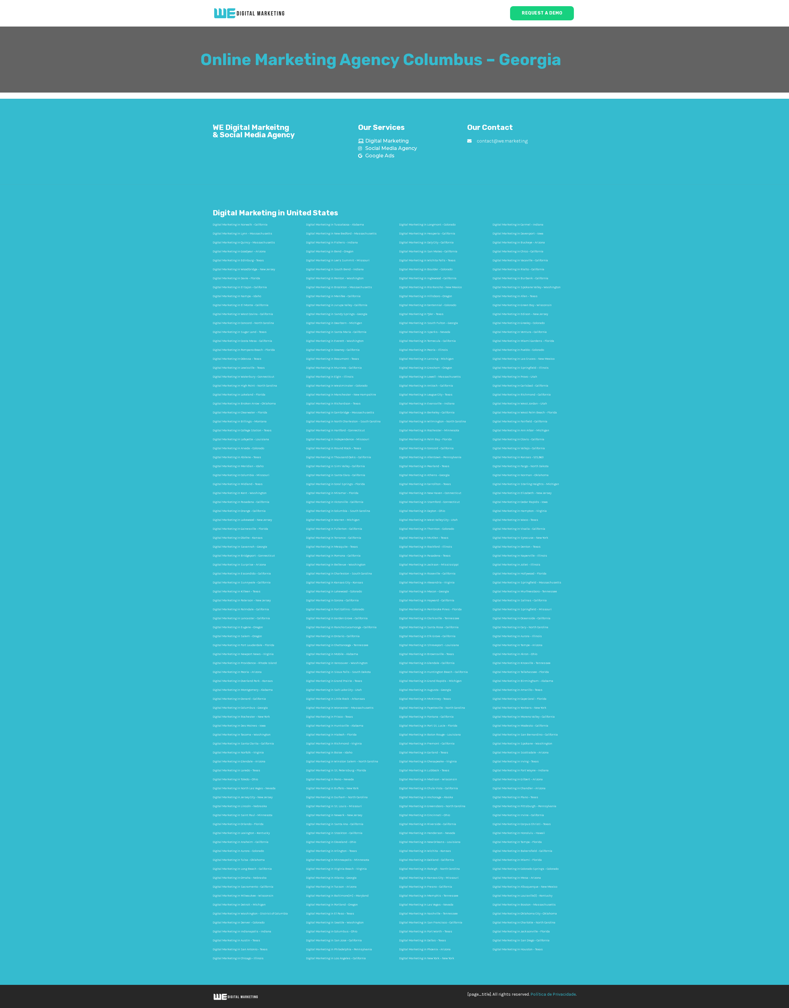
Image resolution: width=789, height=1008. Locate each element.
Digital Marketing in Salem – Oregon (237, 636)
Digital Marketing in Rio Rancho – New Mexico (430, 287)
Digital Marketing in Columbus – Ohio (331, 931)
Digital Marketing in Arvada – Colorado (238, 448)
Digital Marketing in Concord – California (426, 448)
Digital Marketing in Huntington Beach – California (433, 672)
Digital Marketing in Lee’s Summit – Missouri (338, 260)
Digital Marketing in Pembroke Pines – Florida (430, 609)
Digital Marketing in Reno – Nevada (330, 779)
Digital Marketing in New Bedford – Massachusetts (341, 233)
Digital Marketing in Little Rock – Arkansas (335, 699)
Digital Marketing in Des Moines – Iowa (239, 726)
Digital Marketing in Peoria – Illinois (423, 350)
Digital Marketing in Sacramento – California (243, 887)
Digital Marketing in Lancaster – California (241, 618)
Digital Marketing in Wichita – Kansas (425, 851)
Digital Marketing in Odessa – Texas (237, 359)
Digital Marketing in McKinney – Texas (425, 699)
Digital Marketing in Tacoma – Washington (242, 734)
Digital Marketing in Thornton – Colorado (426, 529)
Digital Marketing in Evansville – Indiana (427, 403)
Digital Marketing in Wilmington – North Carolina (432, 421)
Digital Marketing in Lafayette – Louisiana (241, 439)
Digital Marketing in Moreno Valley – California (524, 717)
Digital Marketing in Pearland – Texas (424, 466)
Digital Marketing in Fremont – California (427, 743)
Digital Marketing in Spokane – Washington (522, 743)
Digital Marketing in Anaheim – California (240, 842)
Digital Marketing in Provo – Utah (515, 377)
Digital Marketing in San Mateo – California (428, 251)
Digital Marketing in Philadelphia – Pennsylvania (339, 949)
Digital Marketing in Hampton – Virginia (520, 511)
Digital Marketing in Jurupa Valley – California (336, 305)
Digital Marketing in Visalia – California (519, 529)
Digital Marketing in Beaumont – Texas (332, 359)
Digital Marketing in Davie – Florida (236, 278)
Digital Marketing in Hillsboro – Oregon (425, 296)
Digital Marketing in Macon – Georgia (424, 591)
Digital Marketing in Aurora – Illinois (517, 636)
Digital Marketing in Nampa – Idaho (237, 296)
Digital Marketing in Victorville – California (334, 502)
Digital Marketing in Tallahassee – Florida (521, 672)
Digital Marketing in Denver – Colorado (238, 922)
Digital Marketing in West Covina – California (243, 314)
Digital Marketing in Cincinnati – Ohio (424, 815)
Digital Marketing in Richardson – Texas (333, 403)
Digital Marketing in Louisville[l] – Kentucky (522, 896)
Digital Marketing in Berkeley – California (427, 412)
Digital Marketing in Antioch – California (426, 386)
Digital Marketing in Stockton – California (334, 833)
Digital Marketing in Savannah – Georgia (240, 547)
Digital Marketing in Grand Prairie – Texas (334, 681)
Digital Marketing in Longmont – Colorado (427, 224)
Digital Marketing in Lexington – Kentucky (241, 833)
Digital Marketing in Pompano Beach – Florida (244, 350)
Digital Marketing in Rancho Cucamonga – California (341, 627)
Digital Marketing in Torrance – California (333, 538)
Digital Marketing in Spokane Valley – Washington (527, 287)
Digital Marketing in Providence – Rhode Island (245, 663)
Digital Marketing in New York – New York (426, 958)
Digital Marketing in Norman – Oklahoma (521, 475)
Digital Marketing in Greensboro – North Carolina (432, 806)
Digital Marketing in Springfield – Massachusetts (527, 582)
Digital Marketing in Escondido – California (242, 573)
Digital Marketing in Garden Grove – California (337, 618)
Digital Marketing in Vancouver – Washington (337, 663)
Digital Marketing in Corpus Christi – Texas (522, 824)
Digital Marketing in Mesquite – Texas (332, 547)
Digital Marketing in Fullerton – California (334, 529)
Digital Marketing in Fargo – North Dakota (521, 466)
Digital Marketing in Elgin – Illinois (330, 377)
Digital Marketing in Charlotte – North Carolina (524, 922)
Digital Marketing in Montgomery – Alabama (243, 690)
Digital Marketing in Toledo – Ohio (235, 779)
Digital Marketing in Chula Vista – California (428, 788)
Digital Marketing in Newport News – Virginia (243, 654)
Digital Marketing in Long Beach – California (242, 869)
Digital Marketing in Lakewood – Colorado (334, 591)
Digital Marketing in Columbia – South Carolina (338, 511)
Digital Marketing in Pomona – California (333, 556)
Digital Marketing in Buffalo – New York (332, 788)
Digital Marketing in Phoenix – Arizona (425, 949)
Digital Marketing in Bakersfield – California (522, 851)
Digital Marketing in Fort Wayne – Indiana (521, 770)
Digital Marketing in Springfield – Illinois (521, 368)
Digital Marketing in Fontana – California (426, 717)
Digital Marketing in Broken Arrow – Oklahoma (244, 403)
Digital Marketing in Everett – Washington (335, 341)
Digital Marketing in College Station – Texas (242, 430)
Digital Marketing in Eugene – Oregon (238, 627)
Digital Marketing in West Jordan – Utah (520, 403)
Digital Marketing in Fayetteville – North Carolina (432, 708)
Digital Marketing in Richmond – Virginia (334, 743)
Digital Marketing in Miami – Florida (517, 860)
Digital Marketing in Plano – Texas (515, 797)
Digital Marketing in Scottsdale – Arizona (521, 752)
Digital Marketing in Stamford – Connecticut (429, 502)
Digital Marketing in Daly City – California (426, 242)
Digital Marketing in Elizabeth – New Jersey (522, 493)
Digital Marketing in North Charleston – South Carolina (343, 421)
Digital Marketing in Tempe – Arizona (517, 645)
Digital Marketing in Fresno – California (425, 887)
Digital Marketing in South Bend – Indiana (335, 269)
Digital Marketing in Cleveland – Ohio (331, 842)
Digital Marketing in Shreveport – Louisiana (429, 645)
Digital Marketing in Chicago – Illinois (238, 958)
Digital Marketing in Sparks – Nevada (424, 332)
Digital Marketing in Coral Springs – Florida (335, 484)
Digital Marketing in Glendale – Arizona (239, 761)
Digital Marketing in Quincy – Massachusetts (244, 242)
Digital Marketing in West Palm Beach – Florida (525, 412)
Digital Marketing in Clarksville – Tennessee (429, 618)
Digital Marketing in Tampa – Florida (517, 842)
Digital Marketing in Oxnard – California (239, 699)
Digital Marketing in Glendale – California (427, 663)
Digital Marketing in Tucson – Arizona (331, 887)
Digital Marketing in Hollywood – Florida (519, 573)
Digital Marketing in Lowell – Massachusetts (430, 377)
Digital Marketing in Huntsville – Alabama (334, 726)
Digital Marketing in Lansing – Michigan (426, 359)
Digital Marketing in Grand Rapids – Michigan (430, 681)
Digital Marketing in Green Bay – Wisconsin (522, 305)
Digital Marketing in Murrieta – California (334, 368)
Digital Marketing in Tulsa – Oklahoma (239, 860)
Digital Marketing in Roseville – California (427, 573)
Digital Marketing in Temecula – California (427, 341)
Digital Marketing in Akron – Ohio (515, 654)
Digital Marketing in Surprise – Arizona (239, 564)
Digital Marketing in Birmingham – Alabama (523, 681)
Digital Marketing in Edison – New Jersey (520, 314)
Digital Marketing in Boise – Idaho (329, 752)
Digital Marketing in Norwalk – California (240, 224)
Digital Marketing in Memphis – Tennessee (428, 896)
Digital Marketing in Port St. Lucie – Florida (428, 726)
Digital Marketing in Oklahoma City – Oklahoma (525, 913)
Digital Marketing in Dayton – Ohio (422, 511)
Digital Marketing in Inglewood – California (427, 278)
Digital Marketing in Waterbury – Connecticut (243, 377)
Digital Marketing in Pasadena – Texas (425, 556)
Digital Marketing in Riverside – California (427, 824)
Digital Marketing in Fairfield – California (520, 421)
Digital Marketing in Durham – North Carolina (337, 797)
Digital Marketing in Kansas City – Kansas (334, 582)
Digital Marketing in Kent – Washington (240, 493)
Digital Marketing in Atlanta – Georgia (331, 878)
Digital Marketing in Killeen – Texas (236, 591)
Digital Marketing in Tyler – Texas (421, 314)
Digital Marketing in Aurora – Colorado (238, 851)
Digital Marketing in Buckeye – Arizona (519, 242)
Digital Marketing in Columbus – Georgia (240, 708)
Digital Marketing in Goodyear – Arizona (239, 251)
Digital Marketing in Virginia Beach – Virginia (336, 869)
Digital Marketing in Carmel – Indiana (518, 224)
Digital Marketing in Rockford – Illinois (425, 547)
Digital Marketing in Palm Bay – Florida (425, 439)
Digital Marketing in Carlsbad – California (520, 386)
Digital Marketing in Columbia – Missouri (241, 475)
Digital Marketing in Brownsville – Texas (426, 654)
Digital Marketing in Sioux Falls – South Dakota (338, 672)
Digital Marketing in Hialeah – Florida (331, 734)
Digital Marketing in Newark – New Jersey (334, 815)
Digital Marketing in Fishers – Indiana (332, 242)
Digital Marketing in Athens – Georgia (424, 475)
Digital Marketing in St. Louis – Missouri (334, 806)
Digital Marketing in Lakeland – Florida (239, 394)
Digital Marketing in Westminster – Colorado (336, 386)
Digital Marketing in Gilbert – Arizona (518, 779)
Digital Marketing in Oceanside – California (521, 618)
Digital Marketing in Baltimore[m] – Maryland (337, 896)
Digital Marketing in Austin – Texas (236, 940)
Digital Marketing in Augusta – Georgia (425, 690)
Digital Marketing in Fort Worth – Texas (425, 931)
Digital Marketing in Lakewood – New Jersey (242, 520)
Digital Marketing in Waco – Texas (515, 520)
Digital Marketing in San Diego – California (521, 940)
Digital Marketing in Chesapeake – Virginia (428, 761)
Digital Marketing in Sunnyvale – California (242, 582)
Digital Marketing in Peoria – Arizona (237, 672)
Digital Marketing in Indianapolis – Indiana (242, 931)
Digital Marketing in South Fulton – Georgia (428, 323)
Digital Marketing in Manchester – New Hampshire (341, 394)
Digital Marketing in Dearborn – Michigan (334, 323)
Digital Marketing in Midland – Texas (238, 484)
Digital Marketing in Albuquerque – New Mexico (525, 887)
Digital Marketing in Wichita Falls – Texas (427, 260)
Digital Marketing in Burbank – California (520, 278)
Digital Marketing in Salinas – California (520, 600)
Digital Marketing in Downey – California (333, 350)
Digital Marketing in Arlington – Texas (331, 851)
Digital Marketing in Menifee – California (333, 296)
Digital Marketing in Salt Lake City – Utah (334, 690)
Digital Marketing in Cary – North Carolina (520, 627)
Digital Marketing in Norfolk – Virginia (238, 752)
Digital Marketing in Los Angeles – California (336, 958)
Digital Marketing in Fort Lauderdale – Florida (243, 645)
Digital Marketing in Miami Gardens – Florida (523, 341)
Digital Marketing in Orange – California (239, 511)
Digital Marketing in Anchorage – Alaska (426, 797)
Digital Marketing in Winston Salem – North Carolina (342, 761)
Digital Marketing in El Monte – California (240, 305)
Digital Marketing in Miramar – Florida (332, 493)
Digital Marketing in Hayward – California (426, 600)
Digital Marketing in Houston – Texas (518, 949)
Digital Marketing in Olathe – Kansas (238, 538)
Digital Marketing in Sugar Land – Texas (240, 332)
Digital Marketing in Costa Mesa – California (242, 341)
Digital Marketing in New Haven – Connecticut (430, 493)
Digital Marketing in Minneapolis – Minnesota (337, 860)
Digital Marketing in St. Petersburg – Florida (336, 770)
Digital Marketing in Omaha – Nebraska (240, 878)
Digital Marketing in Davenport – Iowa (518, 233)
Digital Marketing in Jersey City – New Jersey (242, 797)
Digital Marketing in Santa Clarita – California (243, 743)
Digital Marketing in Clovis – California (518, 439)
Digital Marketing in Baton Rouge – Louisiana (430, 734)
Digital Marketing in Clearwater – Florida (240, 412)
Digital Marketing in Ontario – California (333, 636)
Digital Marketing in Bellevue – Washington (336, 564)
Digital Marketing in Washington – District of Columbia (250, 913)
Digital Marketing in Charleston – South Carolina (339, 573)
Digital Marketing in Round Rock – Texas (333, 448)
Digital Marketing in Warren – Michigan (333, 520)
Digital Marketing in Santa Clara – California (335, 475)
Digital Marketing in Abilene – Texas (237, 457)
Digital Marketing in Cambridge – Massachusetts (340, 412)
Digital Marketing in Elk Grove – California (427, 636)
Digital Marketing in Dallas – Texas (422, 940)
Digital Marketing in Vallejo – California (519, 448)
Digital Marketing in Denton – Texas (517, 547)
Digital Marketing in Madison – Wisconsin (428, 779)
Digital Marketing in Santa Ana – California (334, 824)
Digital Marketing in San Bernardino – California (525, 734)
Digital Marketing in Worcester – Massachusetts (340, 708)
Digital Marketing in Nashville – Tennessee (428, 913)
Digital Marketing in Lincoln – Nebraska (240, 806)
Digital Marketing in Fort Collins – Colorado (335, 609)
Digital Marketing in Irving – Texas (516, 761)
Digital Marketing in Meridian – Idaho (238, 466)
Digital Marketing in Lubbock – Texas (424, 770)
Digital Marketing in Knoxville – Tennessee (521, 663)
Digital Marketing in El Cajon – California (240, 287)
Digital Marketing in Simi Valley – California (335, 466)
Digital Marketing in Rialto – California (518, 269)
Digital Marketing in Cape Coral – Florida (519, 699)
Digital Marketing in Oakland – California (426, 860)
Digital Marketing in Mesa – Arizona (517, 878)
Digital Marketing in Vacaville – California (520, 260)
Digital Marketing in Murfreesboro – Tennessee (525, 591)
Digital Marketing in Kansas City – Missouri (429, 878)
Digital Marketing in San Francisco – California (430, 922)
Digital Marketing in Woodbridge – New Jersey (244, 269)
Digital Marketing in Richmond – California (522, 394)
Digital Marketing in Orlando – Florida (238, 824)
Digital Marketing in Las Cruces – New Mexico (523, 359)
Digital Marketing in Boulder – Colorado (425, 269)
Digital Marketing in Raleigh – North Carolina (429, 869)
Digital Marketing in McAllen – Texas (423, 538)
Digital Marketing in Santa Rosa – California (429, 627)
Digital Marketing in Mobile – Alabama (332, 654)
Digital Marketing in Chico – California (518, 251)
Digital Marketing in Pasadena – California (241, 502)
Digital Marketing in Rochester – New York (241, 717)
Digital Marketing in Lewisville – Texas (239, 368)
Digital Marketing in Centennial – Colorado (427, 305)
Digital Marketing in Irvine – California (518, 815)
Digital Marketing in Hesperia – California (427, 233)
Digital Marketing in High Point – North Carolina (245, 386)
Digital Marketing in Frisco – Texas (329, 717)
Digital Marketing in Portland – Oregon (332, 904)
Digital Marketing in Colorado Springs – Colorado (525, 869)
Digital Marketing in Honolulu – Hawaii (519, 833)
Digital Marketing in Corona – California (332, 600)
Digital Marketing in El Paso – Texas (330, 913)
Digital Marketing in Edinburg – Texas (238, 260)
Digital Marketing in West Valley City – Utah (428, 520)
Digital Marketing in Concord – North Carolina (243, 323)
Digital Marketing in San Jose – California (334, 940)
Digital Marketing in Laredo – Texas (236, 770)
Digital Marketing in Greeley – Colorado (519, 323)
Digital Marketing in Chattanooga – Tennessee (337, 645)
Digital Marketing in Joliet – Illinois (516, 564)
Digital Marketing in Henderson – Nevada (427, 833)
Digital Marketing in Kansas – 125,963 (518, 457)
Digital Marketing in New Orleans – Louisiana (429, 842)
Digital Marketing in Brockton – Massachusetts (339, 287)
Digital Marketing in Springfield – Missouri (522, 609)
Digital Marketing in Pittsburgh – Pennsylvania (524, 806)
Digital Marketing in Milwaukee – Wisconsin (243, 896)
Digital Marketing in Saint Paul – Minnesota (242, 815)
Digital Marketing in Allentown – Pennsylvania (430, 457)
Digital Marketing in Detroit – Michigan (239, 904)
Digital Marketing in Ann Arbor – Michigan (521, 430)
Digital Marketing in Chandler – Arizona (519, 788)
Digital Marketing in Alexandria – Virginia (427, 582)
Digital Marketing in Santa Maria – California (336, 332)
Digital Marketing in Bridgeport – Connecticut (244, 556)
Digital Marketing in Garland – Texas (423, 752)
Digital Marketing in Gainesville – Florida (240, 529)
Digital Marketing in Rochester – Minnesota (429, 430)
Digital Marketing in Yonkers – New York (519, 708)
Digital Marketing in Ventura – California (520, 332)
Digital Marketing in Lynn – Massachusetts (242, 233)
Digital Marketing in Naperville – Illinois (520, 556)
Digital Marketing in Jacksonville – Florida (521, 931)
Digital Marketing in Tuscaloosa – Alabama (335, 224)
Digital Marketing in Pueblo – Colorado (518, 350)
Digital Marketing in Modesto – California (520, 726)
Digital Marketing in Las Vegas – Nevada (426, 904)
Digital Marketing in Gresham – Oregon (425, 368)
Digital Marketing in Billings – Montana (240, 421)
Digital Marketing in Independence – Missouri (337, 439)
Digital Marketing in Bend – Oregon (330, 251)
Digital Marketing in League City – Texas (425, 394)
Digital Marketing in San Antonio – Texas (240, 949)
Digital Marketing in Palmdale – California (241, 609)
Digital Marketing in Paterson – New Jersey (242, 600)
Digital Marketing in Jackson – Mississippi (429, 564)
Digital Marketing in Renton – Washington (335, 278)
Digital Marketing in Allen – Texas (515, 296)
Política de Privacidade (553, 994)
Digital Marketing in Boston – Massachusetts (524, 904)
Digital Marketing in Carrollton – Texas (425, 484)
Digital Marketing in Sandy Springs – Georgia (336, 314)
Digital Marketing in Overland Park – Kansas (243, 681)
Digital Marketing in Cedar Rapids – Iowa (520, 502)
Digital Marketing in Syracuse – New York (520, 538)
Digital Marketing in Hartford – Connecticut (335, 430)
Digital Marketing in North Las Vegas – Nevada (244, 788)
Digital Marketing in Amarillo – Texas (517, 690)
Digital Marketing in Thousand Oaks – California (338, 457)
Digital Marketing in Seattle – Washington (335, 922)
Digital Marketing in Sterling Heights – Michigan (526, 484)
